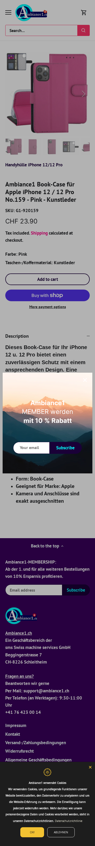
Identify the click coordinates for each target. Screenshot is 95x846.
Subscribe (65, 448)
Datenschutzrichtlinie (68, 821)
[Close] (85, 380)
